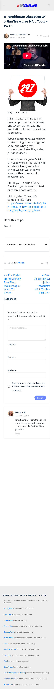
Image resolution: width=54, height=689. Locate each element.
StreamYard (8, 632)
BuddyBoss (8, 608)
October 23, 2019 (17, 37)
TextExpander (9, 678)
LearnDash (8, 614)
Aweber (7, 661)
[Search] (49, 5)
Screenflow (8, 626)
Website (12, 370)
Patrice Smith (20, 412)
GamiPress (8, 667)
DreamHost (8, 620)
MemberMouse (10, 649)
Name (12, 344)
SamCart (7, 655)
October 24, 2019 (22, 415)
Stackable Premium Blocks (14, 673)
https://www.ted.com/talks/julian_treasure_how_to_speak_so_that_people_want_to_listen (27, 206)
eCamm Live (9, 638)
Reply (17, 433)
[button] (27, 244)
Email (12, 357)
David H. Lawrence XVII (20, 34)
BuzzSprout (8, 684)
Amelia (6, 643)
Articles (21, 263)
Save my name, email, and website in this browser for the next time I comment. (28, 387)
